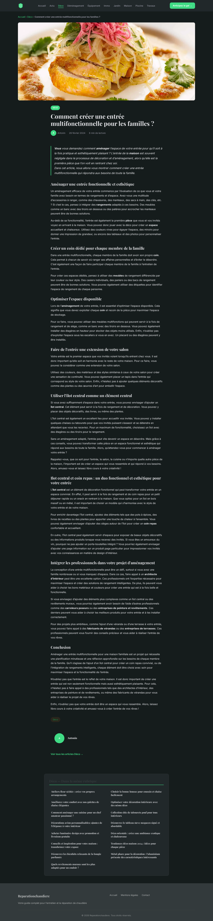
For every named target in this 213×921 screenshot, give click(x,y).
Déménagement (75, 5)
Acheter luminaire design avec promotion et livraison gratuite (75, 835)
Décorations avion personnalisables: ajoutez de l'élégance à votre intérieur (76, 824)
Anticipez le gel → (182, 5)
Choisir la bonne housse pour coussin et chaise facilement (136, 793)
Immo (107, 5)
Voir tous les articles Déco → (67, 754)
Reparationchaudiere (34, 896)
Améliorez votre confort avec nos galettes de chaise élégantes (75, 803)
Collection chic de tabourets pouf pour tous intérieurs (134, 814)
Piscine (139, 5)
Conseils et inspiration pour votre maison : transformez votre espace (74, 845)
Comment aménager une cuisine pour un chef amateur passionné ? (76, 814)
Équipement (94, 5)
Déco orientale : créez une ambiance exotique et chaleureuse (135, 835)
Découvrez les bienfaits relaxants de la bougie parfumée (76, 855)
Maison (128, 5)
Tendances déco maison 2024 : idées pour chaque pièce (133, 845)
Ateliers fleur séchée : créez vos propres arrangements (73, 793)
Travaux (151, 5)
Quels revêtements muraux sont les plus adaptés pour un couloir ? (73, 866)
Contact (146, 895)
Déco (61, 5)
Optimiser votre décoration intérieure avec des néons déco (134, 803)
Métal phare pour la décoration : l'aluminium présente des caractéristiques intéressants (135, 855)
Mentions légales (129, 895)
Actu (52, 5)
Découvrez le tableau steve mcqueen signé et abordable (135, 824)
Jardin (117, 5)
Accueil (42, 5)
